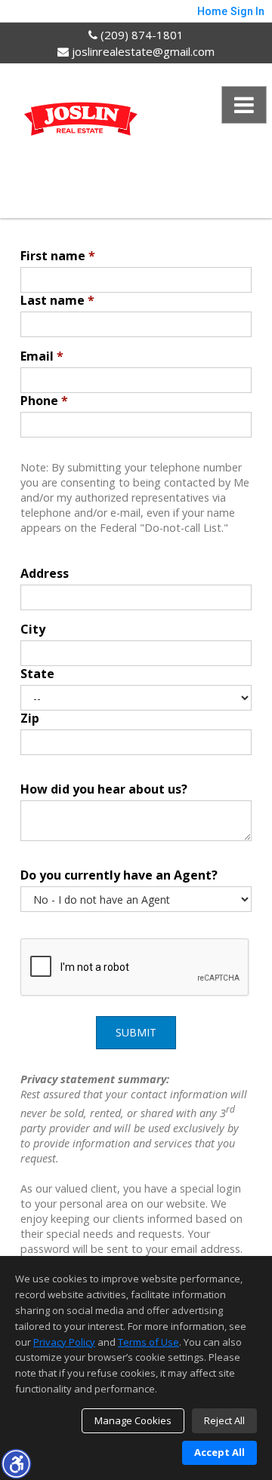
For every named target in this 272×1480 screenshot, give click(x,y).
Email (41, 356)
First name (57, 255)
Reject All (224, 1420)
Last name (57, 300)
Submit (136, 1032)
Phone (44, 400)
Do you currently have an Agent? (119, 875)
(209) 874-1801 (140, 34)
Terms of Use (148, 1342)
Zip (29, 718)
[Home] (80, 123)
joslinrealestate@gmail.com (142, 51)
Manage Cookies (133, 1420)
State (37, 673)
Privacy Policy (64, 1342)
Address (44, 573)
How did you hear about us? (103, 789)
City (32, 629)
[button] (15, 1463)
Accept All (219, 1452)
